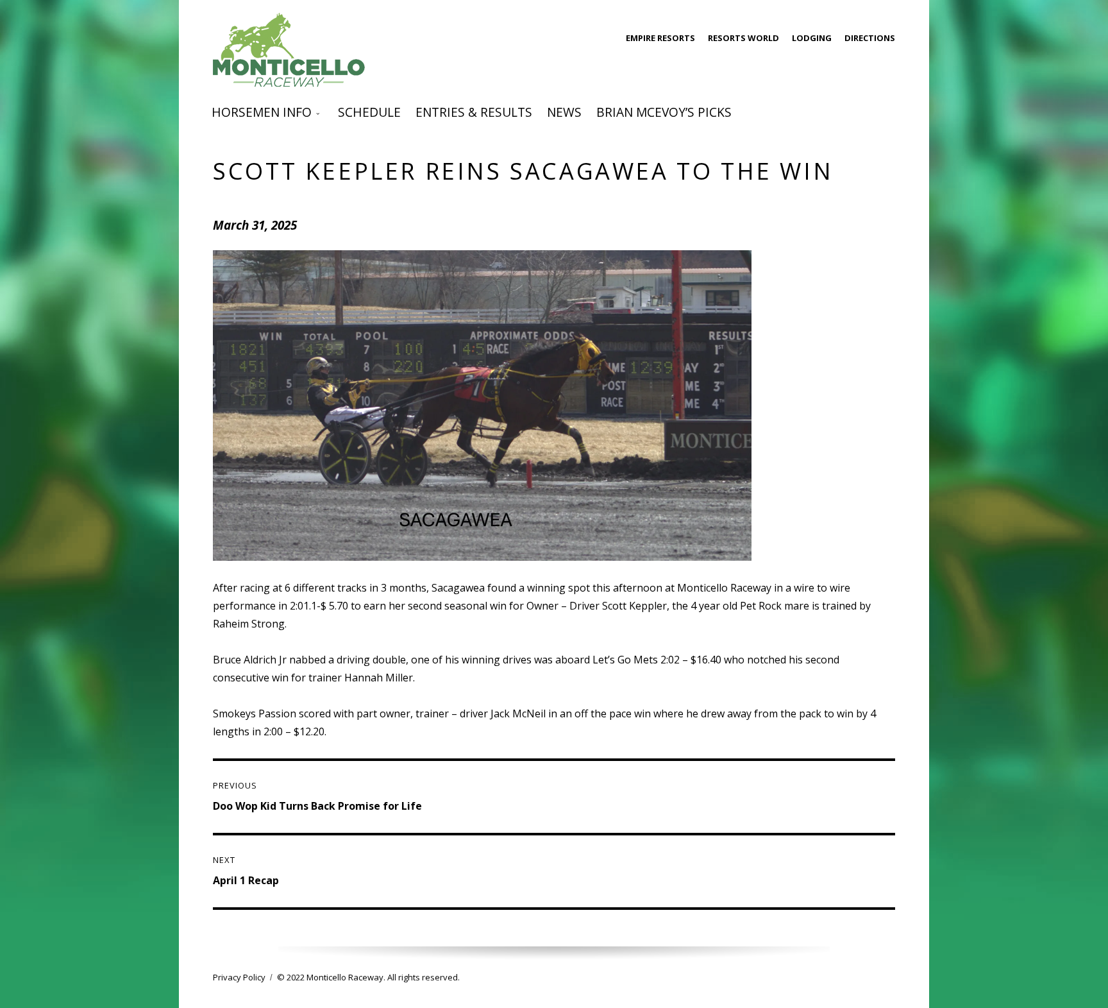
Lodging (812, 38)
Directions (869, 38)
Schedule (369, 112)
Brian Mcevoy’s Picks (664, 112)
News (564, 112)
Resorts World (743, 38)
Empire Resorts (660, 38)
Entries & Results (474, 112)
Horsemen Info (262, 112)
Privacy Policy (239, 977)
